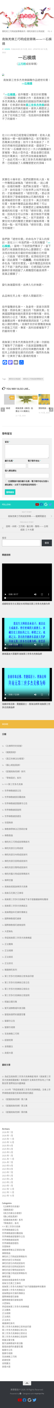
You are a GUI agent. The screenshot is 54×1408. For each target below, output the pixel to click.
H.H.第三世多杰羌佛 (14, 784)
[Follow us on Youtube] (37, 504)
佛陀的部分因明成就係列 (16, 861)
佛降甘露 (9, 880)
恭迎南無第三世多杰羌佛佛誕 (18, 938)
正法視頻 (9, 950)
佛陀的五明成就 (14, 379)
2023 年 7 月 (7, 1172)
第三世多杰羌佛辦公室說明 (17, 995)
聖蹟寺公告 (10, 1021)
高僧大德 (9, 1053)
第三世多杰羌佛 (35, 105)
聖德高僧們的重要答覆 (15, 1014)
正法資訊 (9, 957)
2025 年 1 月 (7, 1155)
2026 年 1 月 (7, 1135)
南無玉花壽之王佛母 (14, 893)
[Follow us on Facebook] (41, 504)
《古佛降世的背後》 (14, 746)
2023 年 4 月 (7, 1179)
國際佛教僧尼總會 (13, 918)
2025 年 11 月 (8, 1139)
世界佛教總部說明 (13, 810)
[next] (51, 410)
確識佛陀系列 (11, 970)
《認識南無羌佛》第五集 (16, 1105)
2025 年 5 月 (7, 1152)
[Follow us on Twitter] (50, 504)
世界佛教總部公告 (13, 790)
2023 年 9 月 (7, 1165)
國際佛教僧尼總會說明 (15, 925)
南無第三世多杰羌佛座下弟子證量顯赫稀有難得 (26, 899)
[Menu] (50, 3)
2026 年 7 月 (7, 1132)
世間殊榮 (9, 822)
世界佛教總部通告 (13, 816)
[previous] (3, 410)
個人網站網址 (10, 471)
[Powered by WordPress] (20, 1394)
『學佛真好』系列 (13, 778)
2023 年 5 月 (7, 1175)
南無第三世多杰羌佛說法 (16, 906)
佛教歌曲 (9, 835)
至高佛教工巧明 (12, 1033)
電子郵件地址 (34, 461)
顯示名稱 (9, 461)
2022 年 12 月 (8, 1189)
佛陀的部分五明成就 (35, 31)
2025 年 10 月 (8, 1142)
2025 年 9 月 (7, 1145)
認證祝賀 (9, 1040)
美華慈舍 (7, 3)
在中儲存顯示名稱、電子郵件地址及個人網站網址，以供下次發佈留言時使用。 (27, 483)
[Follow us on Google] (45, 504)
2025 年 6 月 (7, 1149)
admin (7, 49)
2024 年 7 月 (7, 1162)
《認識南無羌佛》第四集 (16, 1112)
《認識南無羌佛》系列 (15, 771)
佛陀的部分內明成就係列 (16, 854)
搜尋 (4, 538)
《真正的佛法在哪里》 (15, 758)
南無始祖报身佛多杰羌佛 (16, 886)
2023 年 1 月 (7, 1185)
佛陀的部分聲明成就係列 (16, 867)
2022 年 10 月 (8, 1195)
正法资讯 (9, 963)
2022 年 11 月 (8, 1192)
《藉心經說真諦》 (13, 765)
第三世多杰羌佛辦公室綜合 (17, 989)
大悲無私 (9, 931)
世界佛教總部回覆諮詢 (15, 797)
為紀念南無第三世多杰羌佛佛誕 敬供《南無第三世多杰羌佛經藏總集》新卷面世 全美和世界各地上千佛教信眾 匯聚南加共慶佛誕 (26, 1080)
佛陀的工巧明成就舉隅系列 (13, 31)
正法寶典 (9, 944)
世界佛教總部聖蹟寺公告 (16, 803)
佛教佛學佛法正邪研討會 (16, 829)
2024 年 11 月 (8, 1159)
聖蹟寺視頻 (10, 1027)
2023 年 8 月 (7, 1169)
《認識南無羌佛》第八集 (16, 1099)
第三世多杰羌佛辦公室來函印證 (19, 976)
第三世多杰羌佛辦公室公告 (17, 982)
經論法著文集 (11, 1001)
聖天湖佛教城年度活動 (15, 1008)
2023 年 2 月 (7, 1182)
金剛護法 (9, 1046)
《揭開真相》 (11, 752)
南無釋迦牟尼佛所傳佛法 (16, 912)
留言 (7, 442)
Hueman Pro (39, 1394)
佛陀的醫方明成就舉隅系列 (17, 874)
